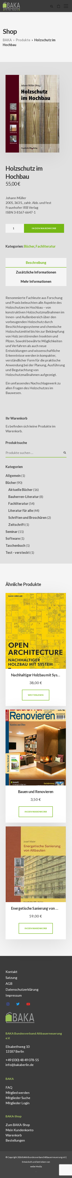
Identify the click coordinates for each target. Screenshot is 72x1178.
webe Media (36, 1166)
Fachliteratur (46, 246)
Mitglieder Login (18, 1103)
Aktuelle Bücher (20, 490)
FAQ (9, 1087)
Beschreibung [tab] (36, 263)
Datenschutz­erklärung (22, 989)
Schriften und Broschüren (27, 518)
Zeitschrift (16, 525)
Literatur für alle (20, 510)
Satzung (11, 978)
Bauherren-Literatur (23, 497)
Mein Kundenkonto (19, 1130)
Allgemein (13, 476)
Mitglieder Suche (18, 1098)
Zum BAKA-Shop (18, 1125)
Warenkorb (14, 1135)
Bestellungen (15, 1140)
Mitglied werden (18, 1093)
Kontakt (11, 972)
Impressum (14, 995)
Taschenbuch (15, 545)
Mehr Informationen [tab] (36, 281)
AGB (9, 983)
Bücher (29, 246)
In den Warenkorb (44, 228)
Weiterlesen (35, 695)
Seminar (12, 532)
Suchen (64, 452)
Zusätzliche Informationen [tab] (36, 272)
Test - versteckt (18, 552)
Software (13, 538)
